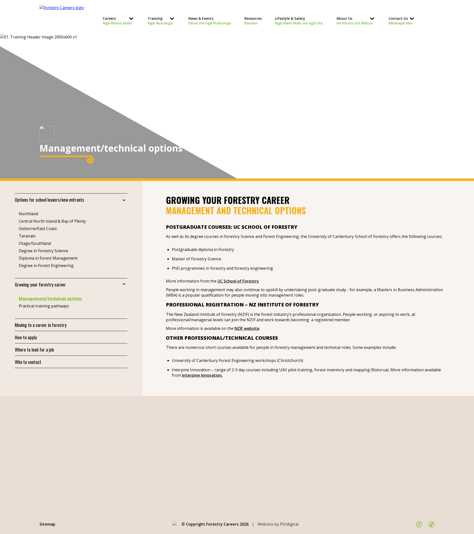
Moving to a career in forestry (41, 324)
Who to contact (28, 361)
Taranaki (27, 236)
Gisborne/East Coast (38, 228)
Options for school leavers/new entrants (49, 199)
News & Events (209, 20)
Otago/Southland (35, 243)
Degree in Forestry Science (43, 250)
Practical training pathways (44, 306)
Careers (117, 20)
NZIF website (247, 328)
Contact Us (400, 20)
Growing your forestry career (40, 284)
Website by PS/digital (277, 524)
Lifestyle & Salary (299, 20)
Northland (28, 213)
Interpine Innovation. (202, 375)
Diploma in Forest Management (48, 258)
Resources (253, 20)
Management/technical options (50, 298)
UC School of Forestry (238, 281)
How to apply (26, 337)
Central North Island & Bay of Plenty (52, 221)
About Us (354, 20)
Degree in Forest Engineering (46, 265)
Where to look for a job (34, 349)
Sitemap (47, 524)
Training (160, 20)
